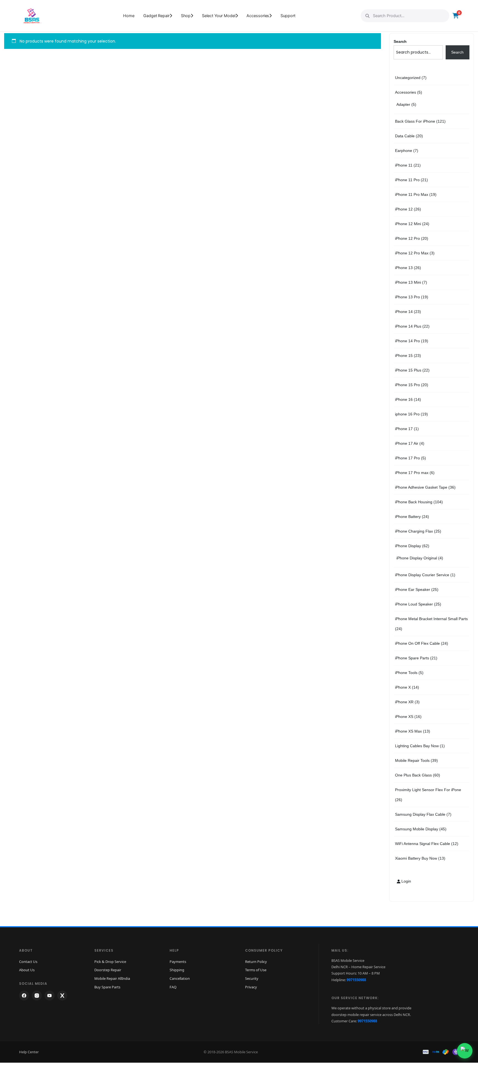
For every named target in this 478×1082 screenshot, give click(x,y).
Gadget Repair (156, 15)
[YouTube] (49, 996)
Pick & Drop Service (110, 961)
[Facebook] (24, 996)
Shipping (177, 969)
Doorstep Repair (107, 969)
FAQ (173, 986)
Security (251, 978)
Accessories (257, 15)
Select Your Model (218, 15)
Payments (178, 961)
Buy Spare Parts (107, 986)
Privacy (251, 986)
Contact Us (28, 961)
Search (400, 41)
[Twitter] (62, 996)
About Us (27, 969)
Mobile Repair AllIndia (112, 978)
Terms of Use (255, 969)
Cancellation (180, 978)
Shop (186, 15)
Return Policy (256, 961)
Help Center (29, 1051)
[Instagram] (37, 996)
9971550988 (356, 979)
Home (128, 15)
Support (287, 15)
